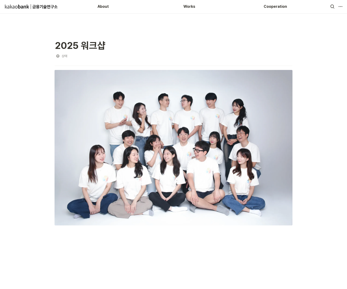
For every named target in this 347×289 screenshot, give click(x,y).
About (103, 6)
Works (189, 6)
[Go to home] (31, 6)
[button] (332, 6)
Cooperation (275, 6)
